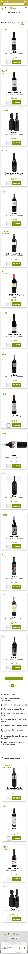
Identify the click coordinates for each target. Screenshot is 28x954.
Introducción (8, 694)
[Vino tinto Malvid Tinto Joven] (14, 867)
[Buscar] (25, 4)
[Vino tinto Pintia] (14, 826)
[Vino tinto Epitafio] (14, 50)
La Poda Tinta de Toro (4, 71)
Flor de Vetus (4, 393)
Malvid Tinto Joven (5, 848)
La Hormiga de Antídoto (6, 232)
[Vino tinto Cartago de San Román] (14, 786)
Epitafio (4, 30)
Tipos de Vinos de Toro (13, 709)
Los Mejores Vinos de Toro (14, 726)
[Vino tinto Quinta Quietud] (14, 292)
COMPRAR (16, 62)
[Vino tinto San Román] (14, 373)
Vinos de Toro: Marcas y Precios (13, 731)
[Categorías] (26, 8)
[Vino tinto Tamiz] (14, 454)
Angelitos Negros (5, 514)
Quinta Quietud (4, 272)
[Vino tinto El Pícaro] (14, 656)
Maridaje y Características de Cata (14, 720)
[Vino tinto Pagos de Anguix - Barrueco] (14, 171)
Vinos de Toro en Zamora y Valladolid (14, 737)
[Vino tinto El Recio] (14, 575)
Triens (4, 474)
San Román (4, 353)
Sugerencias (7, 942)
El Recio (4, 555)
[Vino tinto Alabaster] (14, 131)
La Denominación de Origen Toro (11, 700)
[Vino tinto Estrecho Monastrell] (14, 333)
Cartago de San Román (7, 766)
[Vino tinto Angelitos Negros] (14, 535)
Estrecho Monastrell (5, 313)
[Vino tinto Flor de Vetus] (14, 413)
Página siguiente (14, 681)
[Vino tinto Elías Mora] (14, 212)
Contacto (6, 940)
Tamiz (4, 433)
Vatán (4, 595)
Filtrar (22, 24)
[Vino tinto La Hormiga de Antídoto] (14, 252)
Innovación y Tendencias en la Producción (13, 743)
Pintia (5, 806)
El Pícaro (4, 636)
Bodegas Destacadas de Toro (13, 714)
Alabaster (5, 110)
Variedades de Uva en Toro (14, 705)
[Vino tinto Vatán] (14, 615)
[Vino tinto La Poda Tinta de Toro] (14, 91)
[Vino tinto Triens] (14, 494)
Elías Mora (3, 192)
